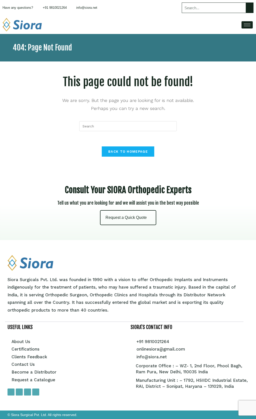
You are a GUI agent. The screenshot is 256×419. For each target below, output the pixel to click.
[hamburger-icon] (247, 24)
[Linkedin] (35, 392)
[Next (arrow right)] (247, 209)
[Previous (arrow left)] (9, 209)
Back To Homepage (128, 151)
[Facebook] (11, 392)
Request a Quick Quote (126, 217)
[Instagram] (19, 392)
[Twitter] (27, 392)
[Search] (249, 8)
